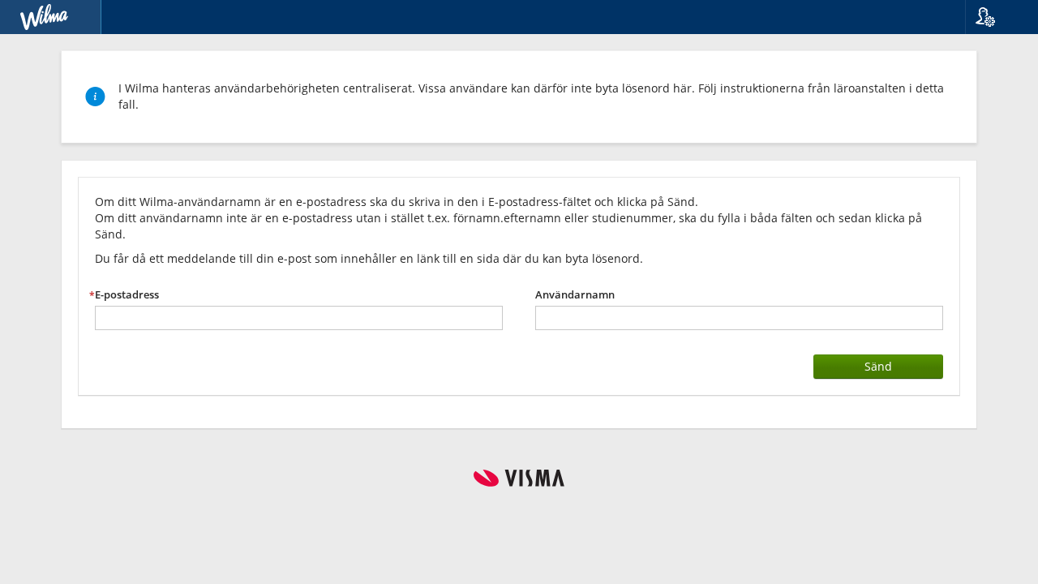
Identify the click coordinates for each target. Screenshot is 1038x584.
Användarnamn (575, 295)
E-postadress (127, 295)
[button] (995, 17)
